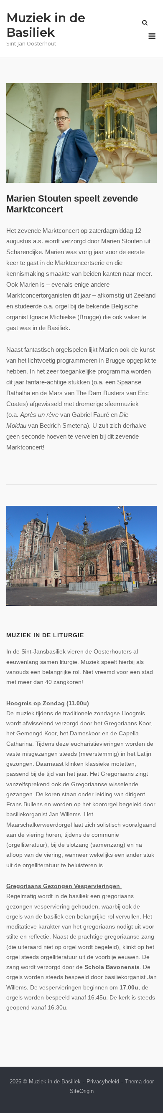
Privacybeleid (103, 1081)
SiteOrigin (82, 1091)
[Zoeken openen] (144, 23)
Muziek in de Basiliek (45, 25)
